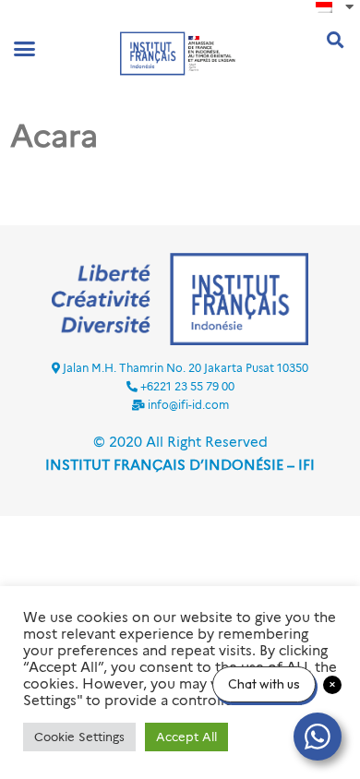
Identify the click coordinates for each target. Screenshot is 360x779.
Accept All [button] (186, 736)
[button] (24, 48)
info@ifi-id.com (188, 405)
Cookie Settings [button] (79, 736)
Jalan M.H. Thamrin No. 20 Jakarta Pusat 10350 (185, 368)
